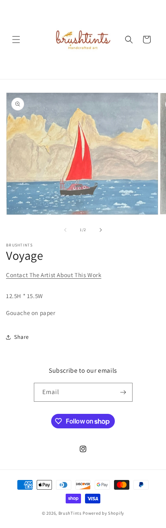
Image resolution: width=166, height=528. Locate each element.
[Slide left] (65, 230)
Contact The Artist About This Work (53, 275)
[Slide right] (101, 230)
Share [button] (21, 336)
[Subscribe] (123, 392)
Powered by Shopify (103, 513)
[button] (16, 39)
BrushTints (70, 513)
